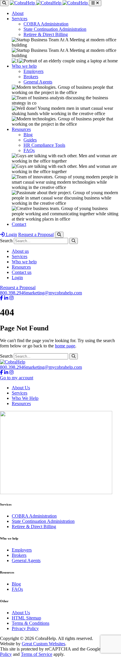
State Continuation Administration (54, 29)
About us (20, 251)
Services (19, 18)
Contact (19, 224)
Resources (21, 129)
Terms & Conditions (30, 623)
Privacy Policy (25, 628)
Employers (33, 71)
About (17, 13)
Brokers (30, 76)
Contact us (21, 272)
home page (65, 345)
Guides (30, 139)
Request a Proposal (36, 234)
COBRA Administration (45, 23)
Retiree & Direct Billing (45, 34)
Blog (28, 134)
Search (6, 240)
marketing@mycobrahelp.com (54, 292)
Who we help (24, 66)
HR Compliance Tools (44, 145)
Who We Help (25, 398)
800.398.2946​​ (13, 292)
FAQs (29, 150)
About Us (21, 387)
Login (11, 234)
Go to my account (16, 377)
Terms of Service (36, 654)
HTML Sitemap (26, 617)
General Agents (37, 81)
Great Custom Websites (43, 643)
